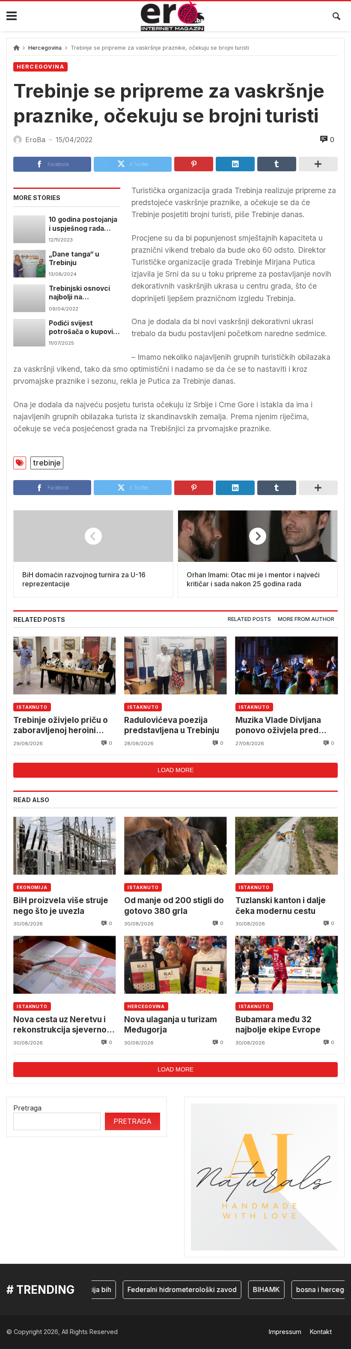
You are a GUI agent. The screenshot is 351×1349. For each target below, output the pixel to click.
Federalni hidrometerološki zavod (170, 1289)
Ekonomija (32, 887)
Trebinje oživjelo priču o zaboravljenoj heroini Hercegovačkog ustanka (61, 725)
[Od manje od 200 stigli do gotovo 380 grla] (175, 845)
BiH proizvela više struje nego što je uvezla (60, 905)
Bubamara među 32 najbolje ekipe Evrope (278, 1025)
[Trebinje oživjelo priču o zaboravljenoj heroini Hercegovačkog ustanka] (64, 665)
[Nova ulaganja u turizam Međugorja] (175, 965)
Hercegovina (45, 48)
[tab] (249, 619)
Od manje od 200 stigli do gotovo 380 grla (174, 905)
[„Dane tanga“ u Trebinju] (29, 264)
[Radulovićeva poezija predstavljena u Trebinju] (175, 665)
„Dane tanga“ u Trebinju (74, 258)
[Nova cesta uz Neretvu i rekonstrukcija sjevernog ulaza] (64, 965)
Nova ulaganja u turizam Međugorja (170, 1025)
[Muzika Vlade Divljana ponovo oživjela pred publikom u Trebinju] (286, 665)
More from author (306, 619)
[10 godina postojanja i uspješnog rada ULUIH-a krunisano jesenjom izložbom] (29, 229)
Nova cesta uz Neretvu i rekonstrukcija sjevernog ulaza (62, 1025)
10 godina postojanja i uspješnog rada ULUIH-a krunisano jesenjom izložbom (83, 224)
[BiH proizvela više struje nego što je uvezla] (64, 845)
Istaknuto (32, 707)
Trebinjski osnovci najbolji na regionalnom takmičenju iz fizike (81, 293)
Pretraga (27, 1108)
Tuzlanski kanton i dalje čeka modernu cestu (280, 905)
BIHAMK (254, 1289)
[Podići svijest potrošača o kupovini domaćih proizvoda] (29, 332)
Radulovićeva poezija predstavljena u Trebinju (171, 725)
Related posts (249, 619)
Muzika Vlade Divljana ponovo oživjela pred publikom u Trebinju (278, 725)
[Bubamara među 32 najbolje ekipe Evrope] (286, 965)
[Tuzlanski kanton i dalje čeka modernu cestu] (286, 845)
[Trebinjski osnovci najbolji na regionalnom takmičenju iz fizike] (29, 298)
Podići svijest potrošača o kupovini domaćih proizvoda (84, 328)
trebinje (47, 462)
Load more (175, 770)
